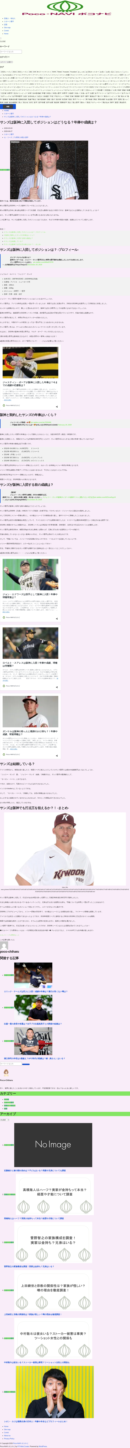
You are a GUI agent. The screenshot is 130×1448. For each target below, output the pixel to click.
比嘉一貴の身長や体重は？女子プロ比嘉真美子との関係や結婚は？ (33, 1024)
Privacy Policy (9, 1439)
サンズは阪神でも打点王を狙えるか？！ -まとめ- (22, 244)
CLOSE (3, 41)
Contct (6, 31)
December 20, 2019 (34, 265)
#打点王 (91, 497)
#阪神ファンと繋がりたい (78, 497)
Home (6, 34)
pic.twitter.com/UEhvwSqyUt (105, 497)
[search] (26, 1064)
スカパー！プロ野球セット (10, 935)
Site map (7, 27)
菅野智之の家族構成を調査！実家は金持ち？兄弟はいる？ (29, 1266)
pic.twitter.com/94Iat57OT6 (43, 262)
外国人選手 (24, 137)
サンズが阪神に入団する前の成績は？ (18, 238)
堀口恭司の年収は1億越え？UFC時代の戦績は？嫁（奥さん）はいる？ (34, 1058)
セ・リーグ (8, 137)
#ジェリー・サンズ (50, 497)
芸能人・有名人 (9, 18)
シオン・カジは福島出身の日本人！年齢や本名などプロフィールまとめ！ (36, 1421)
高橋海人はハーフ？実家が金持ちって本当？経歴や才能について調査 (34, 1218)
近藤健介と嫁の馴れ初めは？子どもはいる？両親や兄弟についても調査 (35, 1170)
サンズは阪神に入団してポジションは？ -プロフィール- (25, 232)
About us (7, 1435)
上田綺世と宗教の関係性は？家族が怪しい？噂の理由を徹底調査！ (33, 1314)
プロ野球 (16, 137)
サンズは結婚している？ (13, 241)
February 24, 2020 (65, 425)
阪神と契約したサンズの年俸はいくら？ (19, 235)
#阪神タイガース (63, 497)
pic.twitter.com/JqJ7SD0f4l (41, 422)
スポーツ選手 (9, 21)
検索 (7, 106)
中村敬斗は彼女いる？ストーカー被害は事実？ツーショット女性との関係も (37, 1362)
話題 (5, 24)
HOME (6, 110)
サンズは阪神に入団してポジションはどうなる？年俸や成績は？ (27, 117)
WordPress (43, 1446)
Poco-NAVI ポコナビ (20, 1443)
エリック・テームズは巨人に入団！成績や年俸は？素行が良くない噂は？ (36, 991)
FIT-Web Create (23, 1446)
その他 (6, 1099)
